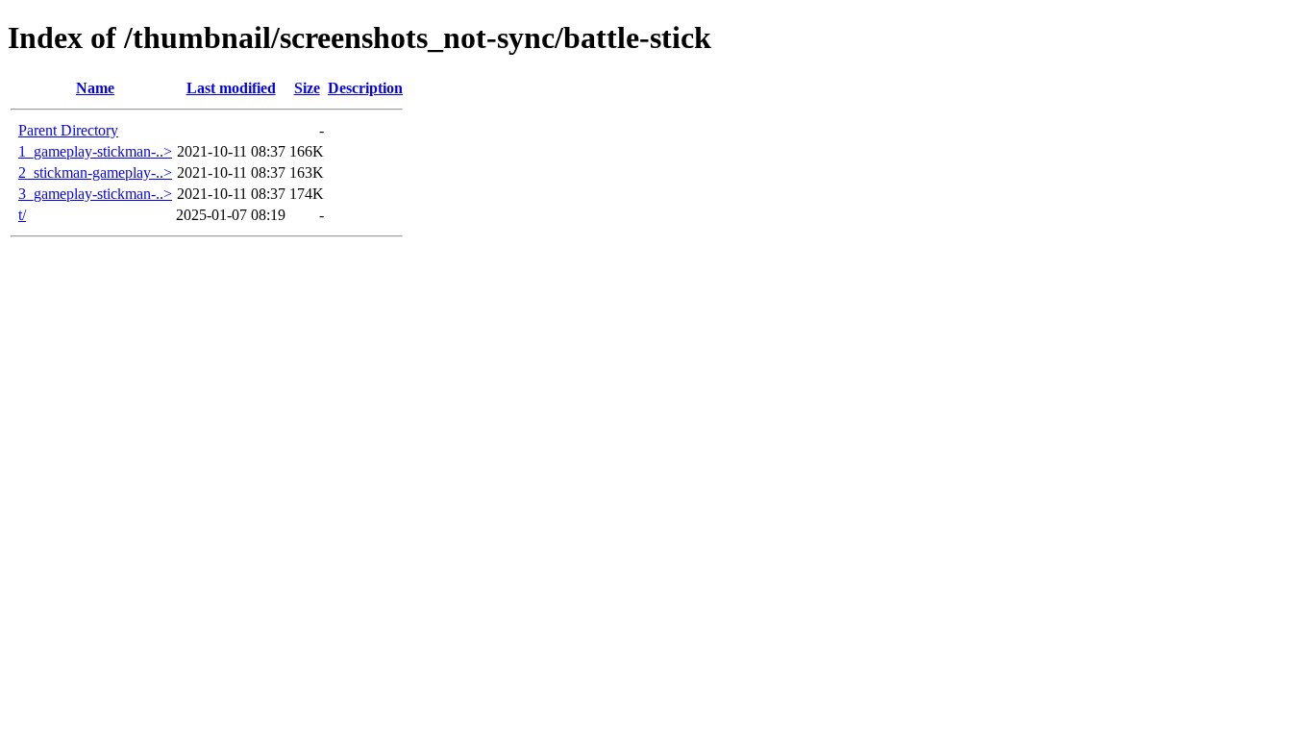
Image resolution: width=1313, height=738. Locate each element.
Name (95, 88)
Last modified (231, 88)
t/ (22, 215)
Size (307, 88)
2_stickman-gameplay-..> (95, 172)
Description (365, 88)
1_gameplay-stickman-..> (95, 151)
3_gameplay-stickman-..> (95, 193)
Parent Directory (68, 130)
